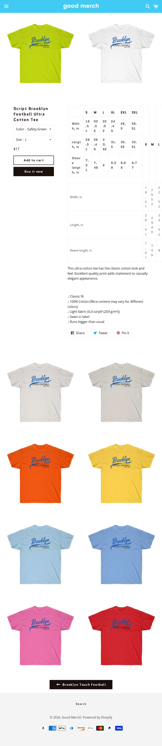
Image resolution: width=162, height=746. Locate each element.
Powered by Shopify (97, 717)
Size (19, 139)
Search (81, 704)
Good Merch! (71, 717)
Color (20, 129)
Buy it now (33, 171)
